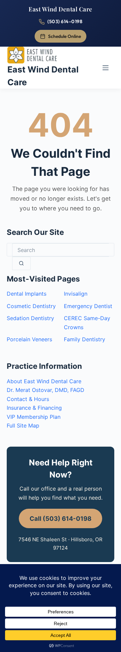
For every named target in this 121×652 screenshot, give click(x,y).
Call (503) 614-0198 (60, 518)
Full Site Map (23, 425)
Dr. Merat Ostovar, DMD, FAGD (45, 390)
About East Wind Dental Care (44, 381)
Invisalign (75, 293)
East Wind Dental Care (60, 9)
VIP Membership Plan (34, 416)
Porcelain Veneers (29, 339)
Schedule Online (64, 36)
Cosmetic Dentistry (31, 306)
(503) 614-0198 (64, 21)
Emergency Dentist (88, 306)
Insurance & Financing (34, 407)
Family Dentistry (84, 339)
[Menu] (105, 68)
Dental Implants (26, 293)
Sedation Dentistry (30, 318)
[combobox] (60, 250)
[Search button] (21, 263)
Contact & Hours (28, 399)
